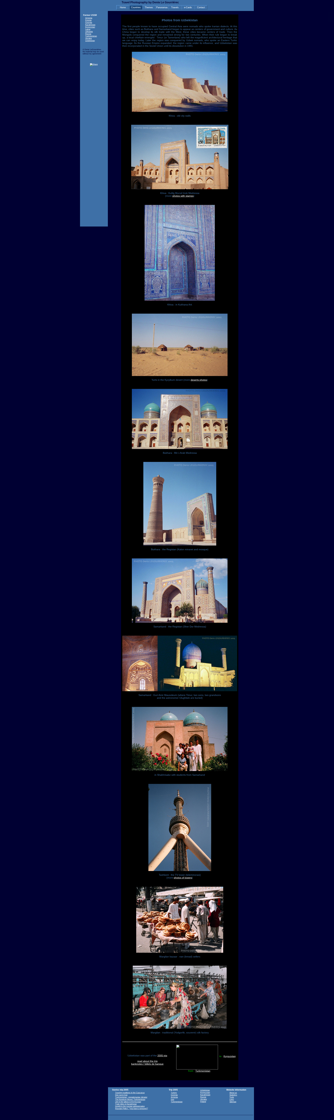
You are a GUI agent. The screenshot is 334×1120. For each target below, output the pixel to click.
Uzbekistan (90, 41)
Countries (136, 7)
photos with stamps (183, 195)
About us (233, 1093)
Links (231, 1099)
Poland (203, 1101)
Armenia (88, 18)
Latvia (87, 29)
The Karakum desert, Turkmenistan (130, 1099)
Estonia (88, 20)
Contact (201, 7)
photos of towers (183, 877)
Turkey (174, 1093)
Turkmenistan (202, 1070)
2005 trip (162, 1055)
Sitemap (232, 1102)
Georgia (88, 22)
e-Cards (188, 7)
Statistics (233, 1095)
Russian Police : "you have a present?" (131, 1108)
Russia (88, 34)
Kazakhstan (90, 25)
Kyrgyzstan (230, 1056)
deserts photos (199, 379)
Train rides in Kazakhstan (126, 1104)
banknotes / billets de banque (147, 1064)
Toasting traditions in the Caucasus (130, 1093)
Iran (172, 1099)
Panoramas (162, 7)
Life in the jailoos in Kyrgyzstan (128, 1102)
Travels (175, 7)
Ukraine (88, 38)
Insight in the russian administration (130, 1106)
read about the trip (147, 1061)
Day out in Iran (121, 1095)
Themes (149, 7)
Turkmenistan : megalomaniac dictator (131, 1097)
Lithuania (89, 31)
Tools (231, 1097)
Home (123, 7)
